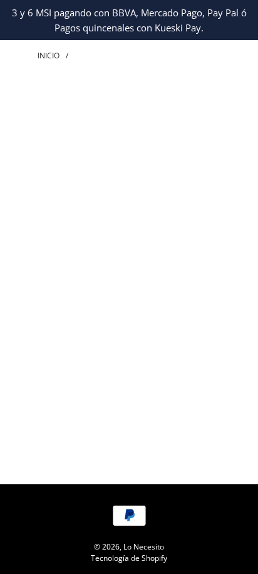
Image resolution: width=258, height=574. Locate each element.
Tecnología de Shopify (129, 558)
